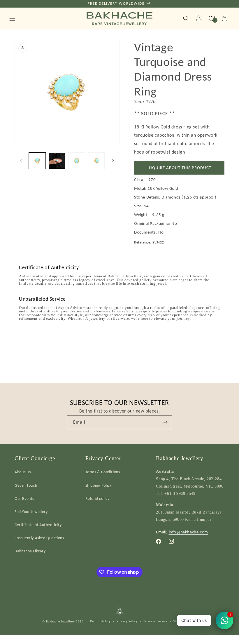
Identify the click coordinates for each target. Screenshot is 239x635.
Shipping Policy (98, 485)
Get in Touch (26, 485)
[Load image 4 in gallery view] (96, 160)
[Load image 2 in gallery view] (57, 160)
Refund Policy (100, 621)
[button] (12, 18)
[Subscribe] (165, 422)
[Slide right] (113, 160)
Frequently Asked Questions (39, 537)
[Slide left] (21, 160)
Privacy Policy (127, 621)
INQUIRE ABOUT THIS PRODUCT (179, 167)
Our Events (24, 498)
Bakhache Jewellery (60, 621)
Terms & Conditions (102, 471)
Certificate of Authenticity (38, 524)
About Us (23, 471)
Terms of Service (155, 621)
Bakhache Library (30, 551)
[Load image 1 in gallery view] (37, 160)
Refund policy (97, 498)
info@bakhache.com (188, 532)
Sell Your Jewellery (31, 511)
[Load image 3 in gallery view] (76, 160)
